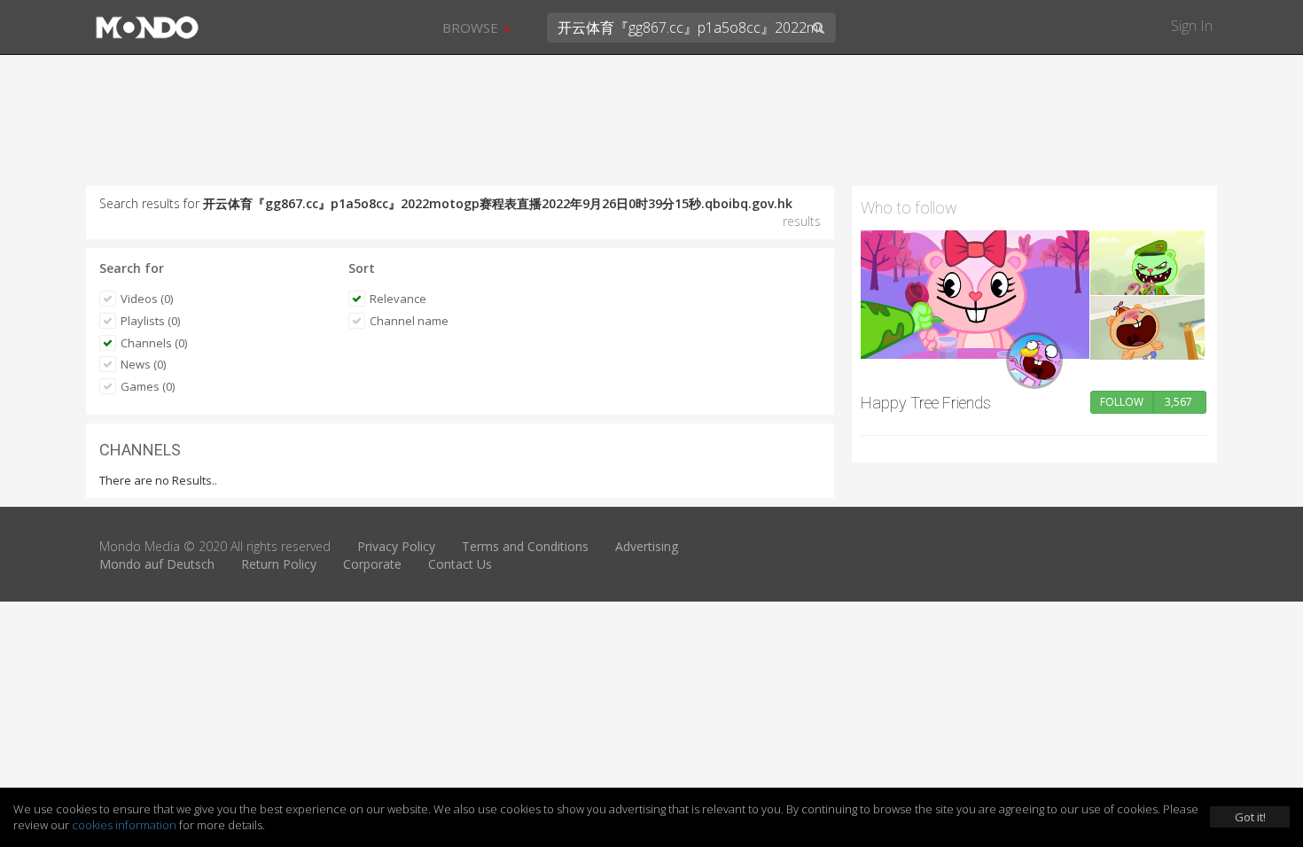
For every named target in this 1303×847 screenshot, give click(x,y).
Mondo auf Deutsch (157, 564)
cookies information (124, 825)
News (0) (143, 364)
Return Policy (278, 564)
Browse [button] (472, 27)
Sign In (1192, 25)
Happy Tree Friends (926, 402)
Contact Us (460, 564)
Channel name (409, 321)
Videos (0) (147, 299)
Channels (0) (154, 343)
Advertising (646, 546)
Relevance (398, 299)
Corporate (372, 564)
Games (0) (148, 386)
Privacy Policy (396, 546)
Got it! (1250, 817)
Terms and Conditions (525, 546)
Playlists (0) (150, 321)
